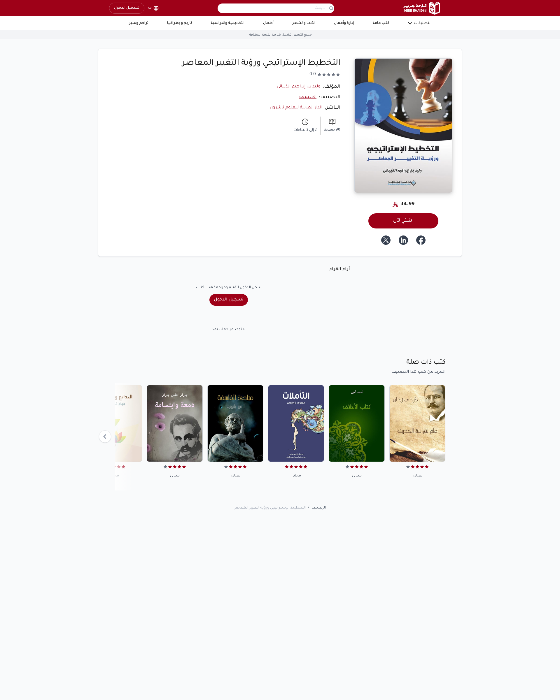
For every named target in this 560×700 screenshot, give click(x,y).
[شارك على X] (386, 240)
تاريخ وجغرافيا (179, 23)
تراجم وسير (138, 23)
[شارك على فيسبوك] (421, 240)
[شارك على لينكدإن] (403, 240)
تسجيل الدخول (126, 8)
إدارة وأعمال (344, 23)
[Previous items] (105, 436)
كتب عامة (380, 23)
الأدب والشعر (303, 23)
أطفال (268, 23)
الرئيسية (319, 508)
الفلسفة (307, 97)
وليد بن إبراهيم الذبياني (298, 87)
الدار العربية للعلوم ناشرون (296, 107)
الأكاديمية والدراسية (227, 23)
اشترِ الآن (403, 221)
